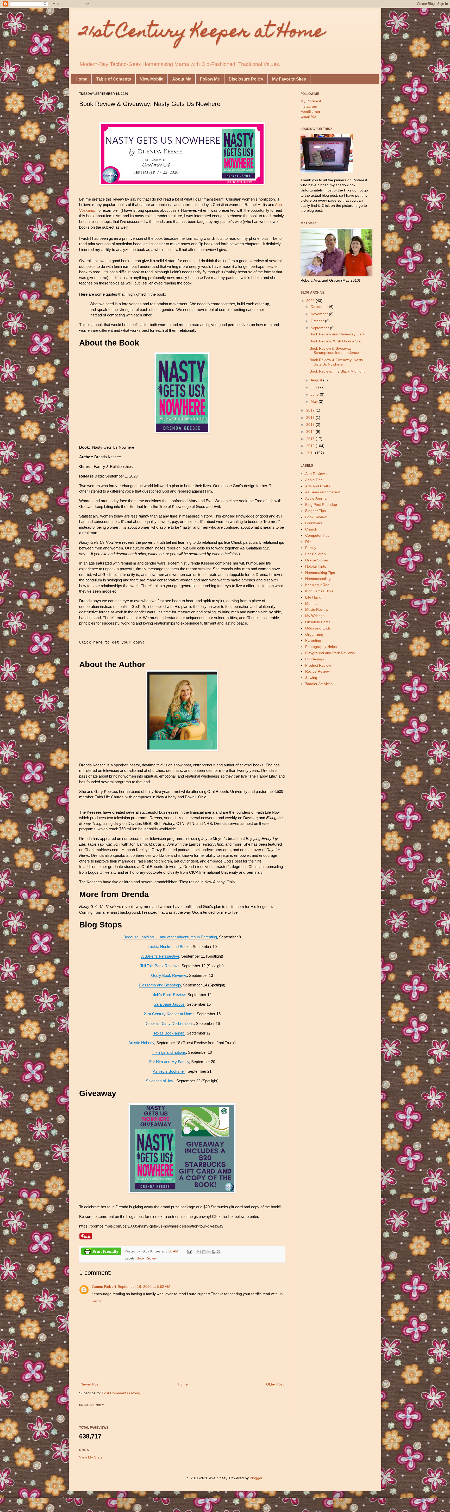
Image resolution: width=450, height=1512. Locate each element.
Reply (96, 1301)
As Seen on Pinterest (322, 492)
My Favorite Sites (289, 79)
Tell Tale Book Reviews (159, 966)
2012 (311, 446)
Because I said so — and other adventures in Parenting (170, 937)
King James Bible (319, 591)
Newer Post (89, 1384)
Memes (311, 603)
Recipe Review (317, 671)
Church (311, 529)
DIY (308, 542)
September (320, 328)
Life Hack (313, 597)
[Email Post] (189, 1251)
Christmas (313, 523)
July (314, 387)
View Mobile (151, 79)
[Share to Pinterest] (218, 1251)
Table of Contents (113, 79)
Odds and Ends (318, 628)
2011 (310, 453)
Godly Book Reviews (169, 975)
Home (81, 79)
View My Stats (90, 1457)
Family (310, 548)
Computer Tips (317, 535)
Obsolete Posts (317, 622)
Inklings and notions (169, 1052)
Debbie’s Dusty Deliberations (169, 1023)
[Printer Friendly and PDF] (101, 1252)
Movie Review (316, 609)
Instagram (309, 106)
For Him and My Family (169, 1061)
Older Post (275, 1384)
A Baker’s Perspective (160, 956)
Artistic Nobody (141, 1042)
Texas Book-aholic (169, 1033)
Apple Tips (313, 480)
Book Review (147, 1258)
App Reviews (316, 474)
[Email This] (198, 1251)
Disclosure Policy (246, 79)
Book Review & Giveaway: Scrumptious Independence (334, 350)
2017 (311, 410)
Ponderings (314, 659)
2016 (311, 417)
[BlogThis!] (203, 1251)
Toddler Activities (319, 684)
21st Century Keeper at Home (201, 33)
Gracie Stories (317, 560)
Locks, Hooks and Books (169, 946)
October (318, 321)
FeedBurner (310, 111)
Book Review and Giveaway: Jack (337, 334)
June (315, 394)
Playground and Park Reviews (330, 653)
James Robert (104, 1286)
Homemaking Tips (320, 573)
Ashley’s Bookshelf (169, 1071)
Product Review (318, 665)
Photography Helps (321, 647)
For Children (315, 554)
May (315, 401)
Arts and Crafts (317, 486)
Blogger (256, 1478)
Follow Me (210, 79)
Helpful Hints (315, 566)
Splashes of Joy (160, 1081)
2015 (311, 424)
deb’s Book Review (169, 994)
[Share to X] (208, 1251)
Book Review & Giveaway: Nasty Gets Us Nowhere (336, 362)
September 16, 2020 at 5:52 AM (144, 1286)
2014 (311, 431)
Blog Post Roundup (321, 504)
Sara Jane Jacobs (169, 1004)
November (320, 314)
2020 (311, 301)
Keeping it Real (317, 585)
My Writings (314, 616)
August (317, 380)
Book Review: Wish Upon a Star (336, 341)
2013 (311, 439)
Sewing (311, 677)
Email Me (308, 116)
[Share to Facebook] (213, 1251)
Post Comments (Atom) (121, 1393)
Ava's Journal (316, 498)
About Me (181, 79)
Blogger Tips (315, 511)
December (320, 306)
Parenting (313, 640)
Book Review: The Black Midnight (337, 371)
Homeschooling (318, 578)
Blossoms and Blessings (160, 985)
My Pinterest (311, 101)
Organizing (314, 634)
